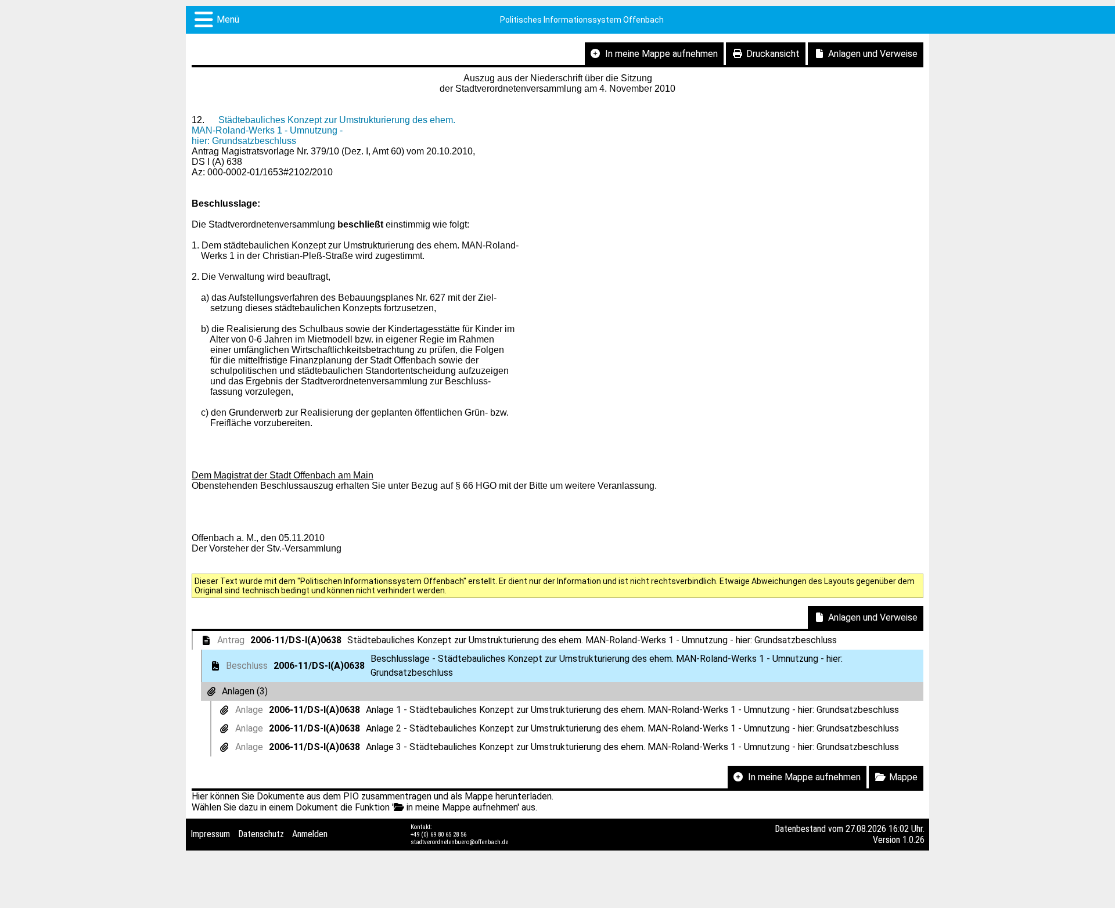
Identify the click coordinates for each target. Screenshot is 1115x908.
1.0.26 (913, 839)
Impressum (210, 833)
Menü (228, 19)
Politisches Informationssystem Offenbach (582, 19)
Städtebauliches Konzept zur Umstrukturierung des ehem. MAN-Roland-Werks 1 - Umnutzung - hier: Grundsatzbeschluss (323, 130)
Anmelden (310, 833)
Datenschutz (261, 833)
